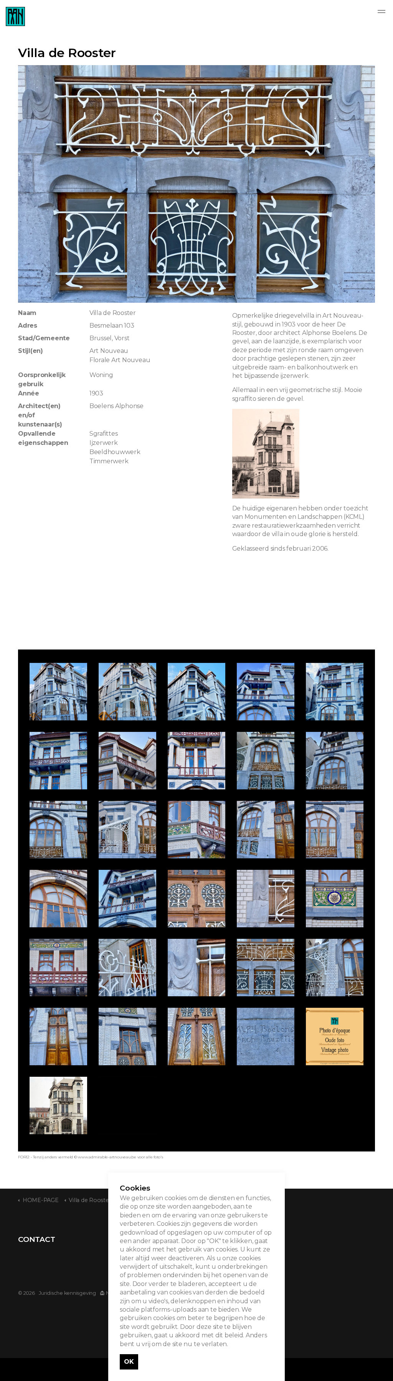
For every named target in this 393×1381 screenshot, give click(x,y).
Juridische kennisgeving (67, 1293)
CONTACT (36, 1239)
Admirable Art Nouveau (15, 16)
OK (129, 1361)
